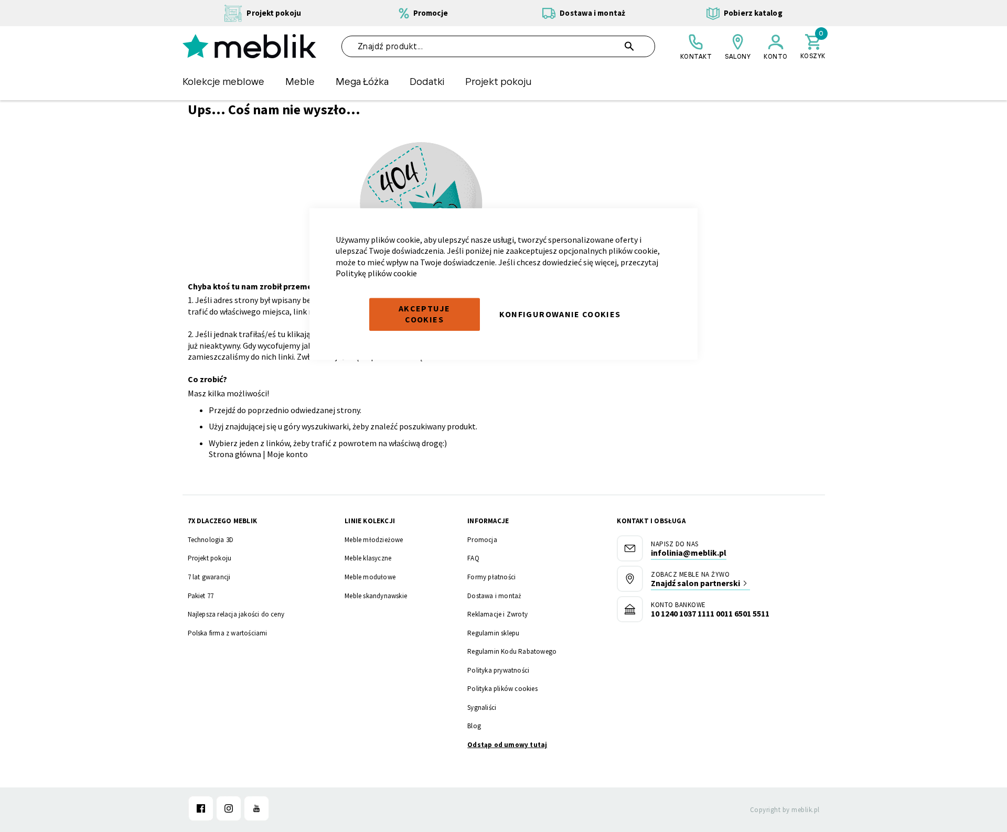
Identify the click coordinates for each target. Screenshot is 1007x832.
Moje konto (287, 454)
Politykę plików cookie (376, 273)
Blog (474, 725)
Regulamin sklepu (493, 633)
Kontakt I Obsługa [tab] (651, 520)
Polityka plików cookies (502, 688)
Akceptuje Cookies (424, 314)
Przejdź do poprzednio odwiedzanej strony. (285, 410)
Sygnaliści (481, 707)
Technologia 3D (211, 539)
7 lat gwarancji (209, 576)
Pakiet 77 (201, 595)
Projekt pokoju (210, 558)
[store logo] (249, 46)
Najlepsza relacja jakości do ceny (236, 614)
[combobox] (498, 46)
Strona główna (235, 454)
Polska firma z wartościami (227, 633)
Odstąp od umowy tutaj (507, 744)
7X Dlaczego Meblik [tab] (223, 520)
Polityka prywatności (498, 670)
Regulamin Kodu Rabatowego (511, 651)
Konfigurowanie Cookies (560, 314)
